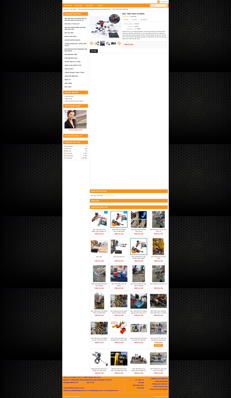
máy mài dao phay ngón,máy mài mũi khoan (76, 50)
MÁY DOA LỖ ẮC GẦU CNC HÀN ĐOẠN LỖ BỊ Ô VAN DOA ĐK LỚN (158, 340)
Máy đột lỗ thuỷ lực (72, 24)
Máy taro (68, 87)
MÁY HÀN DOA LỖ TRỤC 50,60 (158, 257)
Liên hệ (100, 5)
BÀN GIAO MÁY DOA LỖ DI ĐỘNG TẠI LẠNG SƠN (99, 369)
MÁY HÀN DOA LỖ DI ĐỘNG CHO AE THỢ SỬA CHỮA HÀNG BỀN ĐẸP (99, 340)
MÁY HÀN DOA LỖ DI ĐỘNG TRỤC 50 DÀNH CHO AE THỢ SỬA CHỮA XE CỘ (119, 312)
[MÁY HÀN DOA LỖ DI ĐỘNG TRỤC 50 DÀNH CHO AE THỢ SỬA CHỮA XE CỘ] (119, 300)
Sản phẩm (89, 5)
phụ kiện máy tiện (71, 54)
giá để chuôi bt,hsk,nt (72, 40)
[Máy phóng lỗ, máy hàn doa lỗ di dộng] (158, 358)
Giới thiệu (78, 5)
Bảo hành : (130, 29)
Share (126, 19)
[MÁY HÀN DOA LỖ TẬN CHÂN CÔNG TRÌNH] (138, 246)
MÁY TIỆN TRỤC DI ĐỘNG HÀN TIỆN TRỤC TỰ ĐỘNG (158, 312)
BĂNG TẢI (68, 79)
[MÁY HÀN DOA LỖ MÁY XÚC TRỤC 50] (158, 219)
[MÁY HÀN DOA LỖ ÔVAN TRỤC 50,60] (138, 219)
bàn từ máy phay (70, 36)
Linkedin (144, 19)
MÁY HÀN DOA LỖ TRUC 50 (158, 284)
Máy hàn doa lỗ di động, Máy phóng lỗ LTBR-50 (139, 370)
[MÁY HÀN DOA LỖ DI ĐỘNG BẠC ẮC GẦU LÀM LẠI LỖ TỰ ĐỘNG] (138, 300)
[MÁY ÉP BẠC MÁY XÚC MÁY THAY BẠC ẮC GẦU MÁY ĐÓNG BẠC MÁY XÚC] (138, 328)
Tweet (135, 19)
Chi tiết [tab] (93, 51)
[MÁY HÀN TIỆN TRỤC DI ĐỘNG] (119, 273)
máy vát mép (69, 33)
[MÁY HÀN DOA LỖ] (119, 246)
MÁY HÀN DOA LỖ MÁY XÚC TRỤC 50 (158, 230)
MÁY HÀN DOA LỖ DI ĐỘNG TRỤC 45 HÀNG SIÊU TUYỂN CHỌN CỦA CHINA (99, 312)
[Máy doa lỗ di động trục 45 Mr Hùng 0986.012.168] (119, 219)
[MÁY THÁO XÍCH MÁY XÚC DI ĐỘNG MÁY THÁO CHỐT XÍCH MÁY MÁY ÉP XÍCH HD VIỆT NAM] (119, 328)
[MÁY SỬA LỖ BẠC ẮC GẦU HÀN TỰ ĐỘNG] (138, 273)
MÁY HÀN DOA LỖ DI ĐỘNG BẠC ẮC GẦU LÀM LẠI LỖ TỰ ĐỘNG (138, 312)
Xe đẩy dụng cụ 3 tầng (72, 61)
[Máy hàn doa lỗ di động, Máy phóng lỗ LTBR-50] (138, 358)
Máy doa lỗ (69, 98)
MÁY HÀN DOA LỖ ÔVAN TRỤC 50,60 (138, 230)
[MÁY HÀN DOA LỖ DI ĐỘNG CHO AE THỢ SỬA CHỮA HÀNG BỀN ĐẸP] (99, 328)
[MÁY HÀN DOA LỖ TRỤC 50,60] (158, 246)
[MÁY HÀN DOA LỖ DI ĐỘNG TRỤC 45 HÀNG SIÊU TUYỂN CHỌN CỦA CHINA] (99, 300)
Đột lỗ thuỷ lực (70, 96)
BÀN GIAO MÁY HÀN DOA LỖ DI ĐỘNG (99, 284)
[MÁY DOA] (99, 246)
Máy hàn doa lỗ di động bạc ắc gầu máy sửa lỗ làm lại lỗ (76, 19)
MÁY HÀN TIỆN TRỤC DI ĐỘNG (119, 284)
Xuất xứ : (130, 26)
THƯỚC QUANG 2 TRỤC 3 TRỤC (74, 72)
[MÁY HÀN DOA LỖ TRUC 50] (158, 273)
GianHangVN (164, 396)
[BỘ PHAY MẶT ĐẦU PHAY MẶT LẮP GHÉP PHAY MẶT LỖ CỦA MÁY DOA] (119, 358)
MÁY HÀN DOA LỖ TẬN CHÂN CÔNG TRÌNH (138, 257)
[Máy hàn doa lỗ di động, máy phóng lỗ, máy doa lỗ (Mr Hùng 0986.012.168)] (99, 219)
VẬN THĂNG (68, 83)
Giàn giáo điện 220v (71, 76)
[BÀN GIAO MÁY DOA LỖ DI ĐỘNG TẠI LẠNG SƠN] (99, 358)
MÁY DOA (99, 256)
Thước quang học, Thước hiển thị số (75, 44)
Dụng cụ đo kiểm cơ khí (73, 65)
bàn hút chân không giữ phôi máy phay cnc (75, 28)
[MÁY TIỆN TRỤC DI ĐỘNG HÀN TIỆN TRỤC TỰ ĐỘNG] (158, 300)
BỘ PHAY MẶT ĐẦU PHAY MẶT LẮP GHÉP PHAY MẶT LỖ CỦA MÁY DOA (119, 370)
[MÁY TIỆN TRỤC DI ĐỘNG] (105, 26)
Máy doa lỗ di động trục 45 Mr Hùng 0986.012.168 (119, 231)
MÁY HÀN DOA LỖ (119, 256)
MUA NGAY (158, 345)
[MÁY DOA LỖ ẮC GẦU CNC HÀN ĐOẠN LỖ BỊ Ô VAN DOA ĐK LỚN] (158, 328)
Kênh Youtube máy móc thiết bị (74, 101)
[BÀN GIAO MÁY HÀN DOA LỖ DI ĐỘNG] (99, 273)
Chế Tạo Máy (69, 69)
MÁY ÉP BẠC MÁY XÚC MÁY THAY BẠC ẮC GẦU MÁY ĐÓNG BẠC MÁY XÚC (138, 340)
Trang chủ (68, 5)
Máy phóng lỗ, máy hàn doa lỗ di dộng (158, 369)
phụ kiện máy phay (71, 58)
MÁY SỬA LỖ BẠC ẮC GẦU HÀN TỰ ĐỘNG (139, 284)
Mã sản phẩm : (129, 24)
